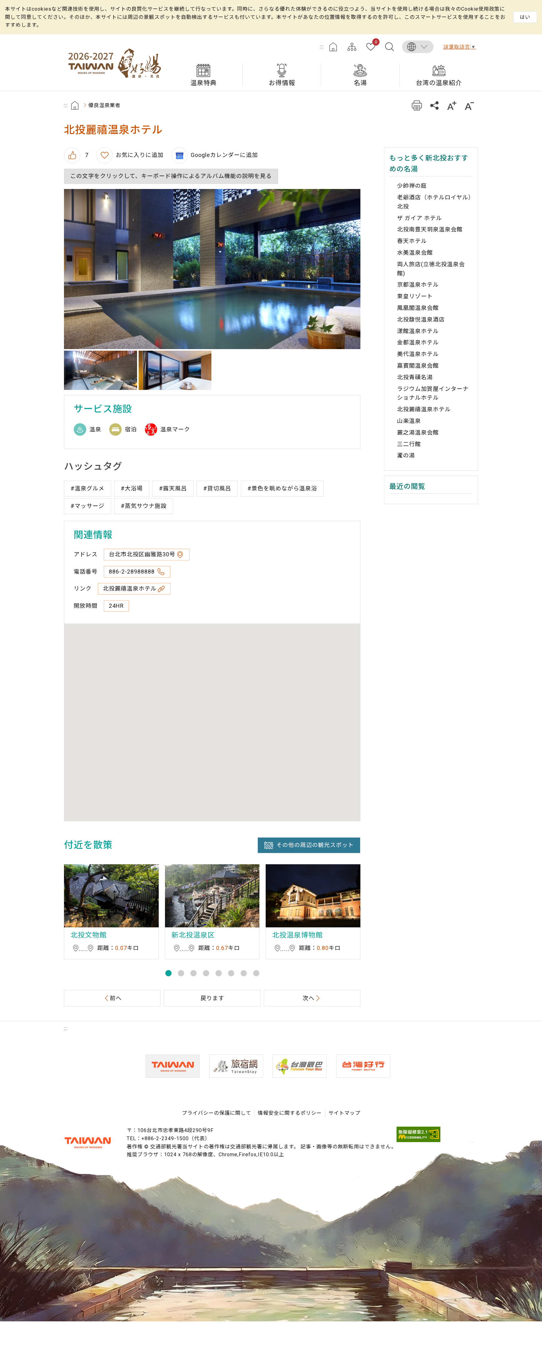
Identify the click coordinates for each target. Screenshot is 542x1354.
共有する (434, 105)
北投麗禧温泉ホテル (130, 588)
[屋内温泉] (212, 269)
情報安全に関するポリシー (290, 1113)
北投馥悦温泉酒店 (421, 319)
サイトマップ (352, 46)
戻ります (212, 998)
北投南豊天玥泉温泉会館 (430, 229)
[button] (168, 973)
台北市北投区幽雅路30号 (142, 554)
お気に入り (376, 42)
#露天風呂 (173, 488)
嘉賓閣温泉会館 (418, 365)
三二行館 (409, 444)
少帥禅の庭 (412, 185)
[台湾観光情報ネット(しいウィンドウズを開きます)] (172, 1066)
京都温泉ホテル (418, 284)
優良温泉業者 (104, 105)
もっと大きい (452, 105)
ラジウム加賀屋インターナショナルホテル (433, 393)
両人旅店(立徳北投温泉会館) (431, 269)
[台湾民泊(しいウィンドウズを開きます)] (236, 1066)
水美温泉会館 (415, 252)
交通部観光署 (87, 1143)
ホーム (333, 46)
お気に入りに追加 (139, 155)
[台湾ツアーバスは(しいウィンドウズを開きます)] (300, 1066)
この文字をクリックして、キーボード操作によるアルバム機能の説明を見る (171, 176)
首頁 (75, 105)
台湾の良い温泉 (114, 62)
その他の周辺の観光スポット (315, 845)
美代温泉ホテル (418, 354)
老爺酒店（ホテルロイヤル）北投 (434, 202)
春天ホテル (412, 241)
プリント (417, 105)
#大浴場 (132, 488)
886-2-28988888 (132, 571)
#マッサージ (87, 506)
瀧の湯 (406, 455)
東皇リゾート (415, 296)
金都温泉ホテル (418, 342)
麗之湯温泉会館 (418, 432)
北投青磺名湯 (415, 377)
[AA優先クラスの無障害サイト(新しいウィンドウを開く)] (418, 1140)
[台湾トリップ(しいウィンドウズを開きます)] (363, 1066)
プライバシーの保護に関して (216, 1113)
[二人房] (175, 370)
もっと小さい (469, 105)
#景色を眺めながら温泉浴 (282, 488)
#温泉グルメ (87, 488)
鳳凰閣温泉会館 (418, 308)
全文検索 (389, 46)
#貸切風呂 (217, 488)
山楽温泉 (409, 421)
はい (525, 17)
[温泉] (100, 370)
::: (322, 47)
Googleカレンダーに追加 (224, 155)
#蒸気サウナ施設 (144, 506)
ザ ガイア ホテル (419, 218)
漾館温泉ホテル (418, 331)
